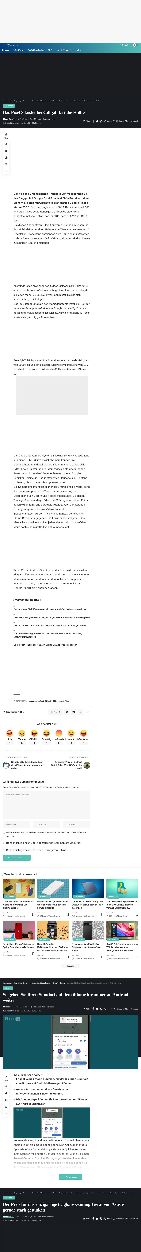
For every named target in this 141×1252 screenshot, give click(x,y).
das (34, 701)
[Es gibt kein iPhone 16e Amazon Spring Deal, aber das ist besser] (19, 930)
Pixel (67, 701)
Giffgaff (48, 701)
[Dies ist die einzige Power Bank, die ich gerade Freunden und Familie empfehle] (53, 888)
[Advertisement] (70, 21)
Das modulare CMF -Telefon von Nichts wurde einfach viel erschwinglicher (49, 609)
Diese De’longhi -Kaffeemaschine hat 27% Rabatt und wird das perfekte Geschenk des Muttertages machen (53, 947)
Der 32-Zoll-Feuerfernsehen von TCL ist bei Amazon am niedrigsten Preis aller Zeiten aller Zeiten (122, 947)
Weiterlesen (70, 1176)
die (37, 701)
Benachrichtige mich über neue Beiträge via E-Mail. (36, 850)
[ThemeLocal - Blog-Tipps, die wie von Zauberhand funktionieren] (12, 45)
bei (30, 701)
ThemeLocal (8, 119)
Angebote (8, 106)
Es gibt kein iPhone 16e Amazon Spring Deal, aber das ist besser (45, 645)
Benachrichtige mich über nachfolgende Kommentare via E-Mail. (44, 842)
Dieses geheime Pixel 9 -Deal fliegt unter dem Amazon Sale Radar (86, 947)
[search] (122, 45)
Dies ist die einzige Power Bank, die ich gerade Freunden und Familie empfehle (51, 617)
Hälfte (55, 701)
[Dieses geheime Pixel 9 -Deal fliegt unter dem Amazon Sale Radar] (88, 930)
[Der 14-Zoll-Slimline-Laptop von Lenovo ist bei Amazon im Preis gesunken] (88, 888)
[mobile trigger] (5, 45)
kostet (61, 701)
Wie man (7, 988)
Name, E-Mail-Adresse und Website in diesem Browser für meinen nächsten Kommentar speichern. (46, 834)
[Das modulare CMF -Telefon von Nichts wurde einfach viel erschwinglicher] (19, 888)
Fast (42, 701)
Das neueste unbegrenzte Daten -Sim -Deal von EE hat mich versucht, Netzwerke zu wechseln (47, 635)
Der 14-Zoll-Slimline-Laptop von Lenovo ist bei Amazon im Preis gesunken (49, 625)
